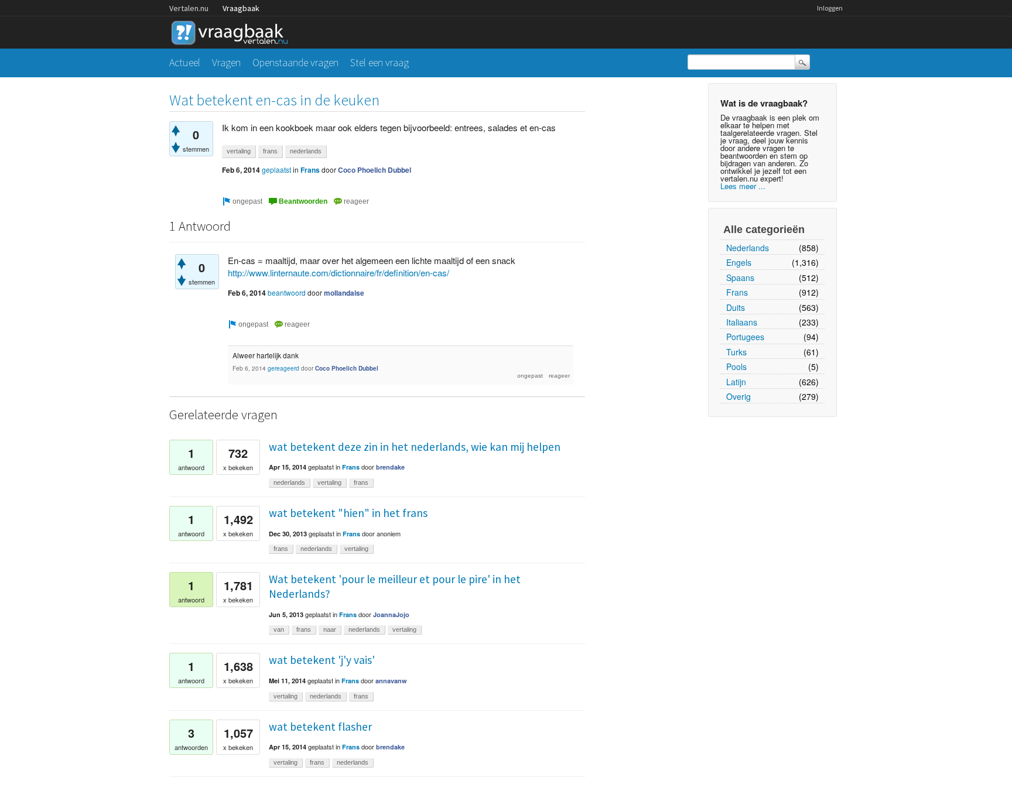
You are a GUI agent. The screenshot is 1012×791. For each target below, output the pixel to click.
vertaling (239, 151)
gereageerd (283, 368)
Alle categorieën (764, 229)
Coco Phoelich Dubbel (374, 170)
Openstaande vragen (295, 62)
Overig (738, 396)
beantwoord (287, 292)
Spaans (740, 277)
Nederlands (747, 248)
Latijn (736, 382)
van (278, 629)
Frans (737, 292)
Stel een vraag (379, 62)
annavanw (391, 680)
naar (329, 629)
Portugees (745, 337)
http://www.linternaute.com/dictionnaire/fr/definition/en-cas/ (338, 272)
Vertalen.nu (188, 8)
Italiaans (741, 322)
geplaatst (276, 169)
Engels (738, 262)
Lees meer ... (742, 185)
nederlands (306, 151)
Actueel (184, 62)
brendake (390, 467)
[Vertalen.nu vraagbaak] (232, 31)
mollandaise (344, 292)
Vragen (226, 62)
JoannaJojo (391, 614)
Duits (735, 307)
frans (270, 151)
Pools (736, 366)
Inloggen (830, 8)
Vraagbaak (241, 8)
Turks (736, 352)
